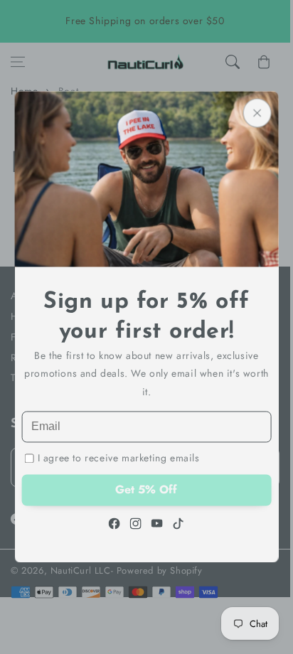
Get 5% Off (146, 490)
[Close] (257, 112)
